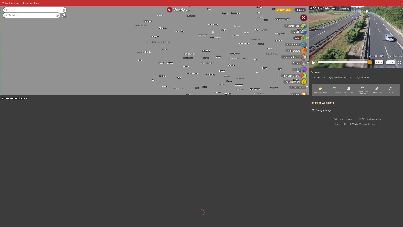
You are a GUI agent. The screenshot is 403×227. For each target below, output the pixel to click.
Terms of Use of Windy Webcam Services (356, 124)
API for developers (371, 119)
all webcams (320, 77)
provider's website (341, 77)
